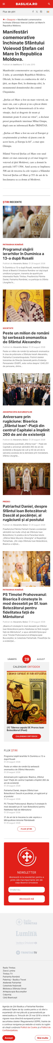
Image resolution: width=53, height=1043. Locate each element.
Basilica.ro (26, 4)
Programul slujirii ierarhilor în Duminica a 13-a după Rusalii (23, 253)
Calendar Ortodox (26, 736)
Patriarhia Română (11, 976)
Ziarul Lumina (9, 970)
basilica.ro (17, 64)
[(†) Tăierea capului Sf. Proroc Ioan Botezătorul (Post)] (26, 697)
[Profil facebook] (33, 11)
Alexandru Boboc (20, 263)
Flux (11, 750)
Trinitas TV (8, 973)
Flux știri (26, 829)
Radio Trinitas (9, 967)
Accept (9, 1037)
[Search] (49, 4)
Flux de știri (9, 11)
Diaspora (11, 19)
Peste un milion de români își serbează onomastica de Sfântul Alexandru (26, 337)
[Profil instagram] (41, 11)
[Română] (48, 11)
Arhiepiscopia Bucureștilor (15, 991)
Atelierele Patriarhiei (12, 982)
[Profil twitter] (37, 11)
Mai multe (42, 1037)
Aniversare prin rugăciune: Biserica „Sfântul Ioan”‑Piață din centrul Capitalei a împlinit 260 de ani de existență (26, 426)
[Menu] (3, 4)
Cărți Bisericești (10, 997)
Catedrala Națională (12, 985)
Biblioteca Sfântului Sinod (14, 988)
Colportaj (7, 994)
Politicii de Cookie (29, 1027)
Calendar (26, 666)
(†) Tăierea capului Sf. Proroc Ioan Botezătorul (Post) (25, 729)
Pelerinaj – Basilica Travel (14, 979)
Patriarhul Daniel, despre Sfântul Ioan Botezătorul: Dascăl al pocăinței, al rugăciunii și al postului (25, 513)
